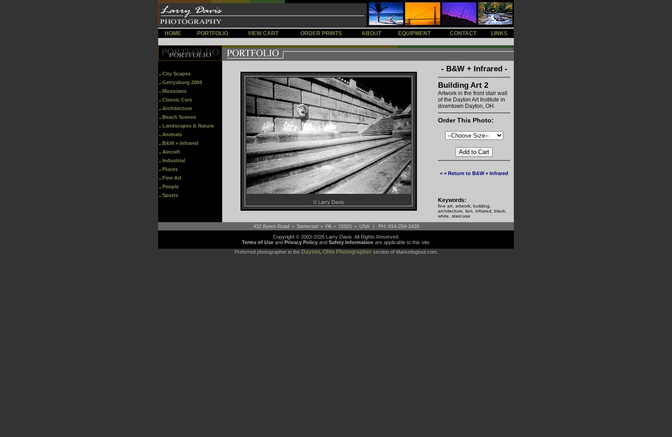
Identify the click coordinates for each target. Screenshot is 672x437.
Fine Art (171, 178)
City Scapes (176, 73)
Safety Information (351, 242)
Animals (172, 134)
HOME (173, 33)
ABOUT (371, 33)
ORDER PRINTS (321, 33)
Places (170, 169)
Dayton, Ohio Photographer (336, 252)
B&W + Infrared (180, 143)
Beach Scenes (179, 117)
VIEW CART (263, 33)
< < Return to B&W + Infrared (474, 173)
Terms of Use (257, 242)
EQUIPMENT (414, 33)
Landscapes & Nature (188, 125)
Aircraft (171, 152)
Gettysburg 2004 (182, 82)
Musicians (174, 91)
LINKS (499, 33)
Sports (170, 195)
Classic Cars (177, 99)
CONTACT (463, 33)
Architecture (177, 108)
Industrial (173, 160)
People (170, 186)
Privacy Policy (301, 242)
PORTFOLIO (212, 33)
